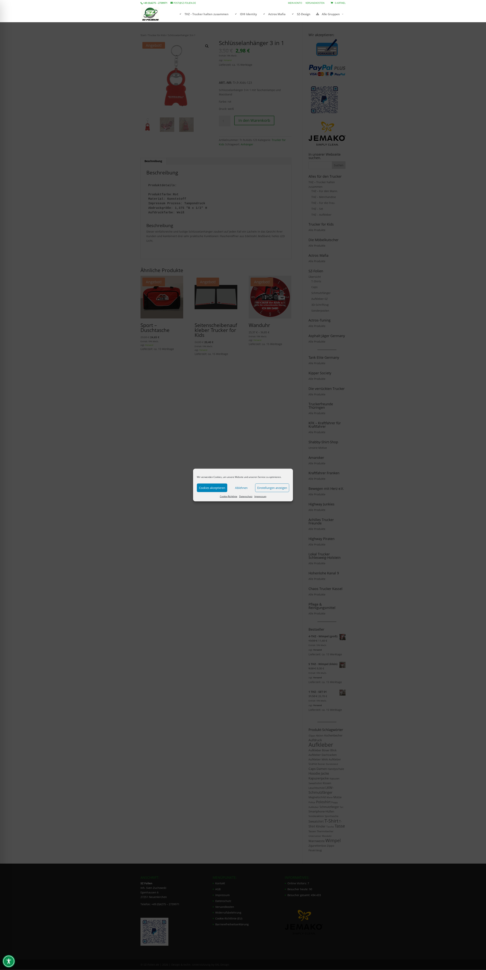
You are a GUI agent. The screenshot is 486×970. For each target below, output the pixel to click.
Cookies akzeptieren (212, 488)
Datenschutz (245, 496)
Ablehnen (241, 488)
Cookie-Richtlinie (228, 496)
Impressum (260, 496)
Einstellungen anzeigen (272, 488)
